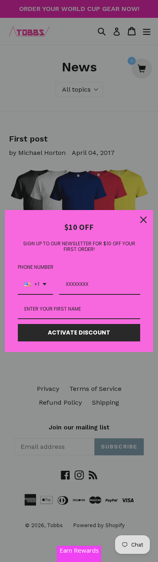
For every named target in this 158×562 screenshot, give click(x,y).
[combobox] (35, 284)
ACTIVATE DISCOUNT (79, 332)
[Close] (143, 220)
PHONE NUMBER (35, 267)
